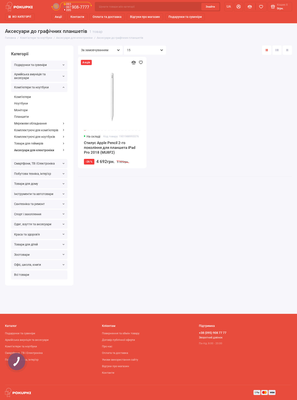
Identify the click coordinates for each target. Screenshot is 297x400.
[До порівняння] (133, 62)
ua (229, 6)
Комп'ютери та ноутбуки (31, 87)
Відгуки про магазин (145, 16)
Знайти (210, 6)
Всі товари (21, 274)
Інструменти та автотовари (33, 194)
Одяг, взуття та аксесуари (32, 224)
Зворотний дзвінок (210, 337)
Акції (58, 16)
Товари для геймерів (28, 143)
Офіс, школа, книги (27, 264)
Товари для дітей (26, 244)
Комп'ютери (22, 97)
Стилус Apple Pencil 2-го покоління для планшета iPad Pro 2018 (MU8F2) (109, 148)
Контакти (77, 16)
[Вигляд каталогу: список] (277, 50)
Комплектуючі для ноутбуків (34, 136)
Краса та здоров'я (27, 234)
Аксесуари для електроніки (34, 150)
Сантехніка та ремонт (29, 204)
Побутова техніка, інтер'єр (32, 173)
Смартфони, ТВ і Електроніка (34, 163)
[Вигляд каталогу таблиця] (287, 50)
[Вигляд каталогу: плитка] (266, 50)
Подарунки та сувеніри (185, 16)
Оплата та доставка (107, 16)
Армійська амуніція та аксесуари (30, 76)
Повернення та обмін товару (120, 333)
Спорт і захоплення (27, 214)
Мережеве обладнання (30, 123)
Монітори (21, 110)
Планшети (21, 116)
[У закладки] (140, 62)
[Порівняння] (249, 6)
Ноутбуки (21, 103)
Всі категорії (21, 16)
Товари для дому (26, 183)
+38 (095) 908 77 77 (212, 332)
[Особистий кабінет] (238, 6)
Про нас (107, 346)
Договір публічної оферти (118, 339)
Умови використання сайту (120, 359)
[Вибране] (261, 6)
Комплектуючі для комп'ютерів (36, 130)
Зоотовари (22, 254)
